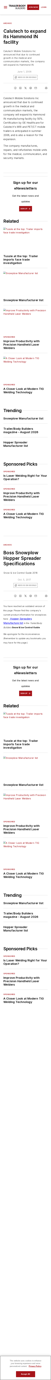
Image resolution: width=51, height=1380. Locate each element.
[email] (35, 88)
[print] (46, 88)
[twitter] (25, 88)
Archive (7, 23)
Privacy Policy (35, 1366)
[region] (25, 1368)
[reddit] (30, 88)
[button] (5, 7)
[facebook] (15, 88)
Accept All (25, 1374)
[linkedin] (20, 88)
